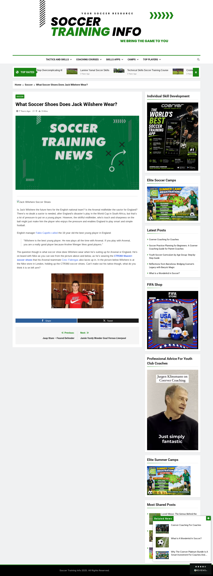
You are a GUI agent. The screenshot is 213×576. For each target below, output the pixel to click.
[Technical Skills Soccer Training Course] (114, 71)
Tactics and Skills (57, 59)
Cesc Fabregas (70, 259)
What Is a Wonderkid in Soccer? (186, 538)
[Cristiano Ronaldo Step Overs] (174, 72)
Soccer (20, 96)
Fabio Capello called (47, 233)
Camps (132, 59)
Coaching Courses (87, 59)
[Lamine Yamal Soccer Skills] (67, 71)
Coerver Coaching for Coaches (186, 525)
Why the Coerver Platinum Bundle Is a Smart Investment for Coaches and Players (189, 554)
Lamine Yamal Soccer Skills (90, 70)
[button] (201, 569)
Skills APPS (113, 59)
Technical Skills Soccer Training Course (143, 70)
